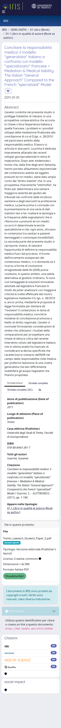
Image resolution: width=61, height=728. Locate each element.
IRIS (4, 29)
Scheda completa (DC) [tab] (20, 389)
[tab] (40, 389)
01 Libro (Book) (39, 29)
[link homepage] (12, 6)
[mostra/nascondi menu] (3, 11)
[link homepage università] (41, 6)
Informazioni (16, 611)
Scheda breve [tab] (15, 383)
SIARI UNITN (18, 29)
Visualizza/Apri (14, 576)
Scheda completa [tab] (38, 383)
